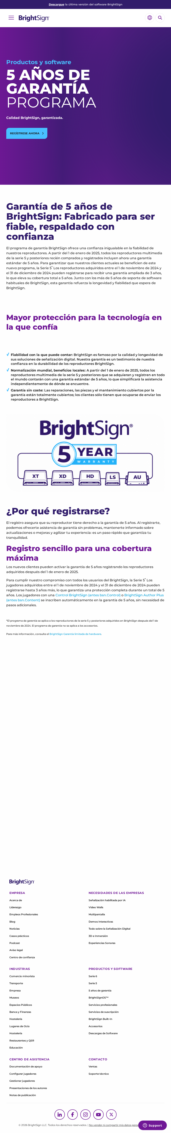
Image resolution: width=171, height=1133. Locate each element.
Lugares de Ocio (19, 1026)
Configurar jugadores (22, 1073)
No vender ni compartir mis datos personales (117, 1125)
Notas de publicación (22, 1095)
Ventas (93, 1066)
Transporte (16, 983)
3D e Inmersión (98, 935)
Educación (16, 1047)
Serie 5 (93, 983)
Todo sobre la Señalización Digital (109, 928)
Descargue (56, 4)
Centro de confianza (22, 957)
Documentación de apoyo (25, 1066)
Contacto (98, 1059)
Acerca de (15, 900)
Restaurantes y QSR (21, 1040)
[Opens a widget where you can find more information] (152, 1126)
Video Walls (96, 907)
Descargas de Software (103, 1033)
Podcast (14, 943)
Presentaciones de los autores (28, 1088)
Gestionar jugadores (22, 1080)
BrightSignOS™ (98, 997)
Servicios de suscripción (104, 1011)
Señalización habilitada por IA (107, 900)
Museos (14, 997)
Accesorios (95, 1026)
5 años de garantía (100, 990)
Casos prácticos (19, 935)
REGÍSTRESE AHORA (25, 133)
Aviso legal (16, 950)
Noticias (14, 928)
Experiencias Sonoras (102, 943)
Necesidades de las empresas (116, 893)
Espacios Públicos (20, 1004)
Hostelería (15, 1019)
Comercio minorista (22, 976)
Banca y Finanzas (20, 1011)
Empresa (15, 990)
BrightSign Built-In (100, 1019)
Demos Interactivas (101, 921)
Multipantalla (97, 914)
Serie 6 (93, 976)
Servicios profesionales (103, 1004)
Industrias (19, 969)
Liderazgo (15, 907)
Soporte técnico (99, 1073)
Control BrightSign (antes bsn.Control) (88, 595)
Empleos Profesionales (23, 914)
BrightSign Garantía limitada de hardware (75, 634)
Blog (12, 921)
